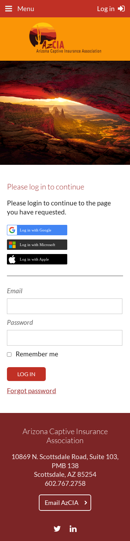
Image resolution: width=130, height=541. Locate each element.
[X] (57, 529)
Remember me (37, 354)
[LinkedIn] (73, 529)
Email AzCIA (61, 502)
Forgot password (31, 391)
